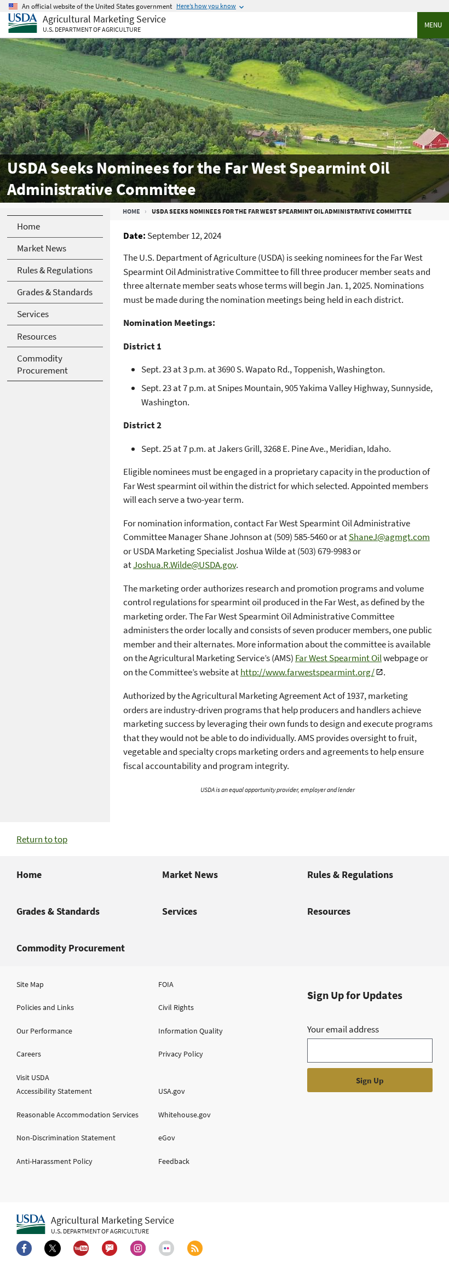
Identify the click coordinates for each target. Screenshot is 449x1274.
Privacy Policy (180, 1054)
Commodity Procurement (70, 948)
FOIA (166, 984)
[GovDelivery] (109, 1248)
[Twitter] (53, 1248)
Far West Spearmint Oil (338, 658)
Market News (190, 874)
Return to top (41, 839)
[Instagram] (138, 1248)
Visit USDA (32, 1077)
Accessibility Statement (54, 1091)
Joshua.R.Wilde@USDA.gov (184, 565)
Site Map (30, 984)
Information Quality (190, 1031)
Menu (433, 25)
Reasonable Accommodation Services (77, 1115)
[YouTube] (81, 1248)
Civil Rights (176, 1007)
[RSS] (195, 1248)
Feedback (173, 1161)
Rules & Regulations (350, 874)
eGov (166, 1138)
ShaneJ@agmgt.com (389, 537)
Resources (328, 911)
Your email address (343, 1029)
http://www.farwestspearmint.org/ (307, 672)
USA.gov (171, 1091)
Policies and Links (45, 1007)
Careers (28, 1054)
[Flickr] (166, 1248)
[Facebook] (24, 1248)
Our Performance (44, 1031)
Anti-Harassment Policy (54, 1161)
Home (131, 211)
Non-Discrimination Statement (66, 1138)
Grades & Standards (58, 911)
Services (179, 911)
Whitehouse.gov (184, 1115)
